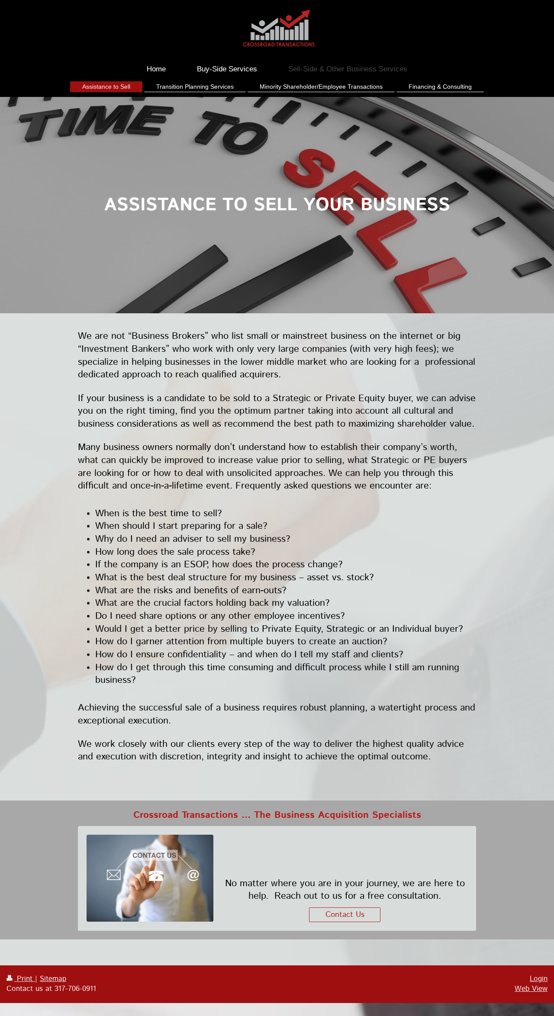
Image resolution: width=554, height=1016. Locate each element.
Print (24, 979)
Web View (531, 989)
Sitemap (53, 979)
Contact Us (344, 914)
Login (539, 979)
